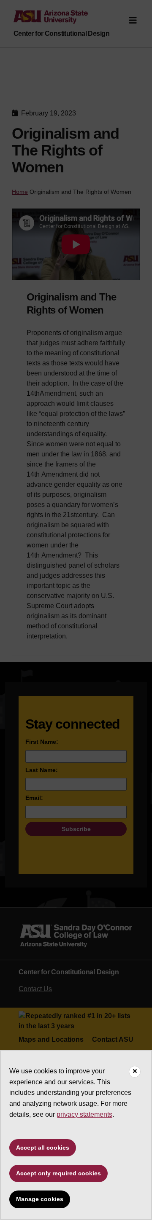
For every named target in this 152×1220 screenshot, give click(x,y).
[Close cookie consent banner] (135, 1072)
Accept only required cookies (58, 1173)
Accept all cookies (42, 1147)
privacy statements (84, 1114)
